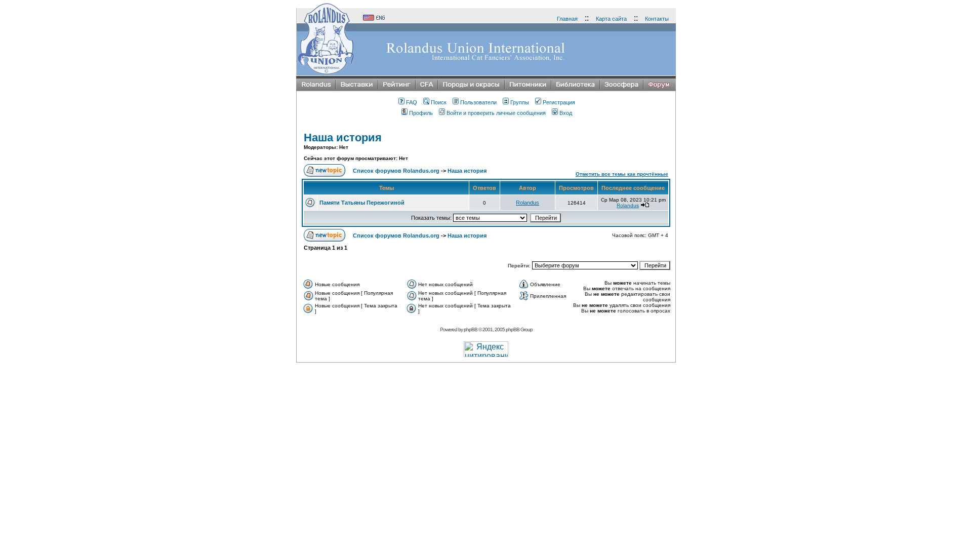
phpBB (470, 329)
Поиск (439, 102)
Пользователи (478, 102)
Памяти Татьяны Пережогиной (361, 203)
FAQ (411, 102)
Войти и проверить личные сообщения (496, 113)
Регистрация (559, 102)
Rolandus (527, 203)
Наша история (343, 137)
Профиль (421, 113)
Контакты (657, 19)
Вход (565, 113)
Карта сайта (611, 19)
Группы (519, 102)
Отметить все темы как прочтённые (622, 174)
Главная (567, 19)
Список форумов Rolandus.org (396, 171)
